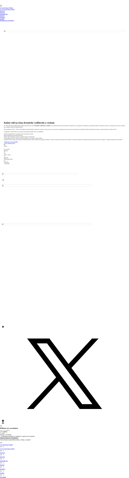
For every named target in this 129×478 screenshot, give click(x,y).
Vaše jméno (3, 431)
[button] (1, 6)
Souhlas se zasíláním (5, 434)
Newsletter (3, 477)
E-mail (2, 433)
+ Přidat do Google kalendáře (11, 142)
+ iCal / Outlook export (9, 143)
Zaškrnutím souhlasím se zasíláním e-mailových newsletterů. (18, 436)
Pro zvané (7, 163)
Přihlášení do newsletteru (7, 20)
